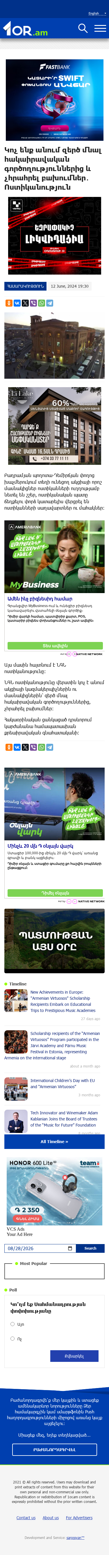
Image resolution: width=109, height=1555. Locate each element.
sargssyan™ (76, 1538)
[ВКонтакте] (17, 303)
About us (51, 1517)
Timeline (17, 983)
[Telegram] (49, 303)
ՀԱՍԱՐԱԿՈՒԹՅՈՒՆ (25, 286)
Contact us (26, 1517)
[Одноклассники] (9, 303)
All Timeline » (54, 1141)
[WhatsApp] (41, 303)
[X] (25, 303)
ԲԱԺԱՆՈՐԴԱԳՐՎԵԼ (54, 1449)
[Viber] (33, 303)
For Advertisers (79, 1517)
